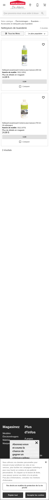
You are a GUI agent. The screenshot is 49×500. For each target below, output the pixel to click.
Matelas (6, 440)
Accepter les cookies (35, 495)
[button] (4, 5)
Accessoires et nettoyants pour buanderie (17, 24)
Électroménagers (22, 21)
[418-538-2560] (37, 5)
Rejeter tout (13, 495)
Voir (24, 82)
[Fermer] (46, 462)
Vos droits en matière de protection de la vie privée (24, 486)
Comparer (26, 86)
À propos (29, 438)
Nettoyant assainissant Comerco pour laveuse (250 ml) (21, 70)
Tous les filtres (14, 33)
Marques (7, 443)
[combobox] (36, 33)
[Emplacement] (30, 5)
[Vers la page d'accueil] (17, 4)
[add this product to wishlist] (43, 44)
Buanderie (35, 21)
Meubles (7, 433)
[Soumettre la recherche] (42, 13)
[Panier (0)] (45, 5)
